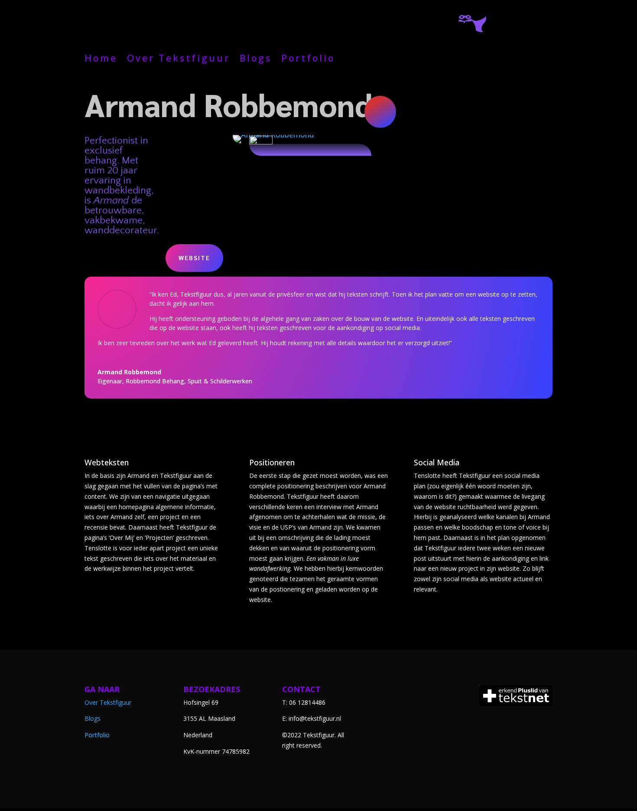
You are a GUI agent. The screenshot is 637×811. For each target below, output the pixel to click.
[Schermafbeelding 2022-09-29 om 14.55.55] (272, 143)
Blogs (256, 59)
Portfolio (308, 59)
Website (194, 258)
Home (100, 59)
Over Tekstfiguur (178, 59)
